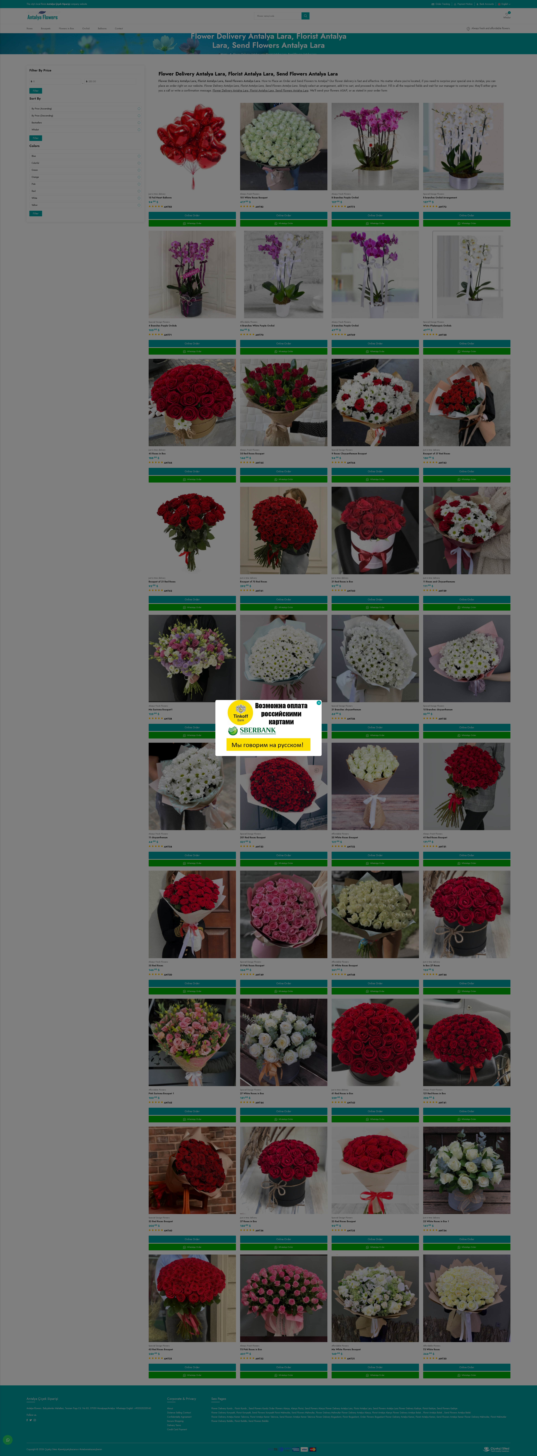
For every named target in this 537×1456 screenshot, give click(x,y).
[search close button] (319, 703)
